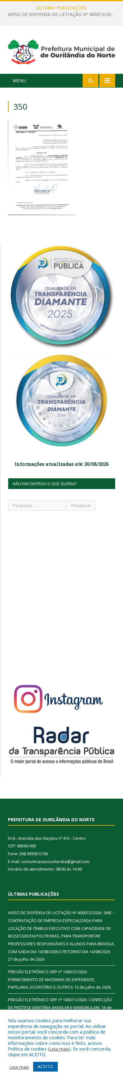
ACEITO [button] (45, 1066)
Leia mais (59, 1048)
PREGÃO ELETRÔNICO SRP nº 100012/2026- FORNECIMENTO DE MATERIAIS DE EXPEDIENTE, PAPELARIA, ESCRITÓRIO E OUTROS (63, 14)
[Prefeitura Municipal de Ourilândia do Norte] (61, 50)
